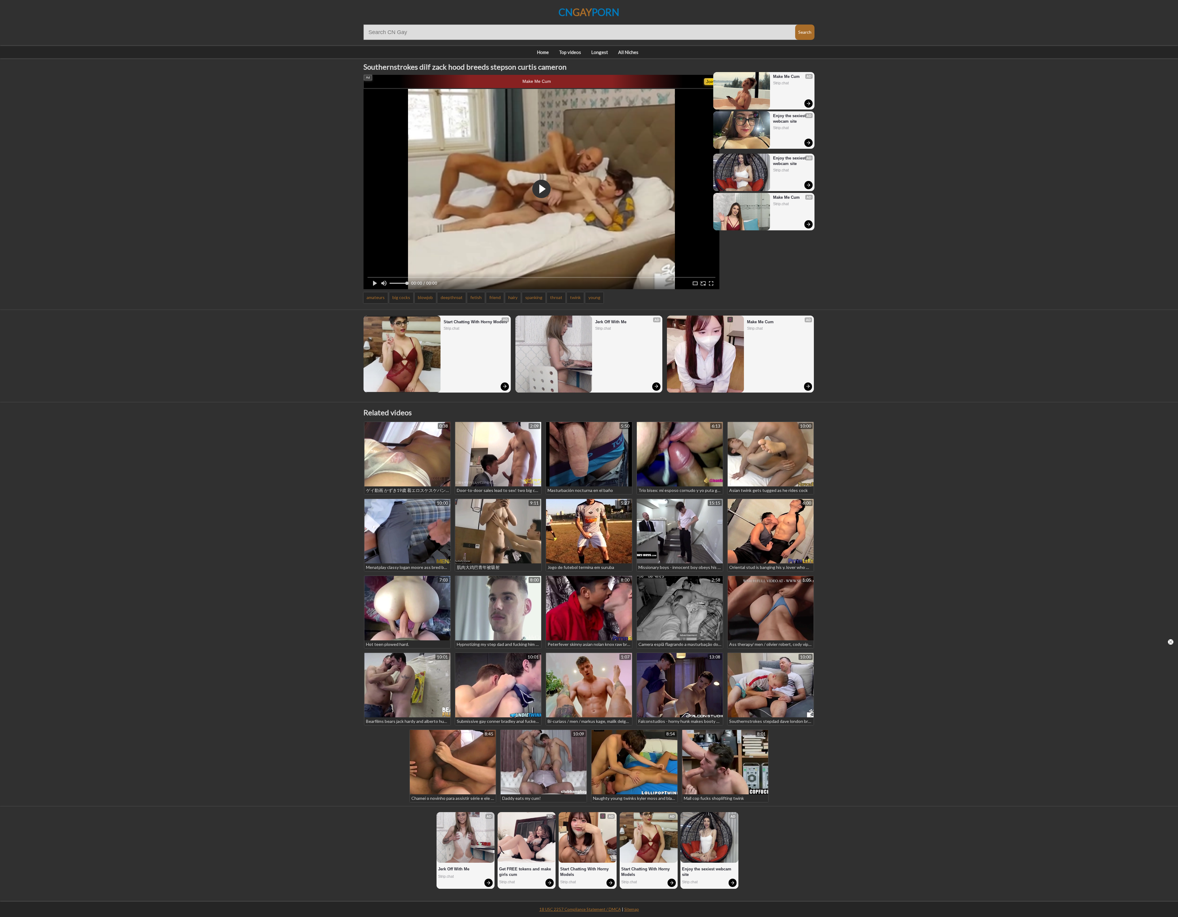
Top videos (570, 52)
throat (556, 297)
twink (575, 297)
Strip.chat (781, 83)
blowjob (425, 297)
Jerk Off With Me (610, 322)
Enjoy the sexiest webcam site (790, 118)
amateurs (376, 297)
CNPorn (589, 12)
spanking (533, 297)
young (594, 297)
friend (495, 297)
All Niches (628, 52)
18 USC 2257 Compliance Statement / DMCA (580, 909)
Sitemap (631, 909)
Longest (599, 52)
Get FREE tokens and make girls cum (525, 872)
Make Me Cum (536, 81)
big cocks (401, 297)
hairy (513, 297)
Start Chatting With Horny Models (475, 322)
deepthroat (452, 297)
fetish (476, 297)
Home (543, 52)
